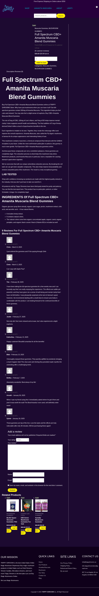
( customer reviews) (42, 51)
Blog (40, 578)
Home (41, 562)
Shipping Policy (65, 566)
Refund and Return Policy (68, 568)
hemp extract (18, 214)
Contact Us (42, 575)
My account (64, 571)
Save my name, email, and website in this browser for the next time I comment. (36, 485)
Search (60, 16)
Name (10, 474)
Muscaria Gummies (41, 28)
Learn (70, 8)
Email (10, 480)
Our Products (43, 565)
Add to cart (41, 62)
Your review (12, 443)
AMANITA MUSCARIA (43, 8)
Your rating (12, 440)
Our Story (42, 573)
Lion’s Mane (29, 120)
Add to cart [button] (12, 529)
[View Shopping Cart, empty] (95, 8)
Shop (27, 8)
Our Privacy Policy (66, 563)
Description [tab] (10, 71)
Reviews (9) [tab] (19, 71)
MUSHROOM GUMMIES (43, 69)
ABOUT (59, 8)
